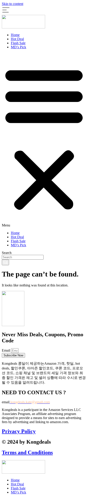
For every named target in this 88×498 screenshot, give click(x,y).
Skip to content (12, 4)
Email (6, 350)
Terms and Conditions (27, 452)
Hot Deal (17, 39)
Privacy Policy (19, 431)
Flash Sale (18, 43)
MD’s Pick (18, 47)
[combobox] (23, 257)
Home (15, 35)
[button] (44, 140)
